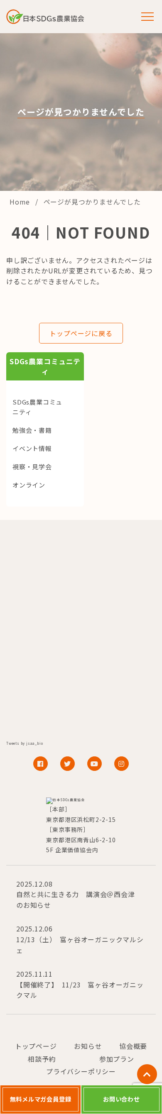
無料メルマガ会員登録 (40, 1098)
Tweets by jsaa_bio (24, 743)
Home (21, 202)
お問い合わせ (121, 1098)
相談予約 (42, 1059)
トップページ (36, 1046)
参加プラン (116, 1059)
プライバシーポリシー (81, 1071)
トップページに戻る (80, 333)
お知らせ (88, 1046)
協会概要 (133, 1046)
